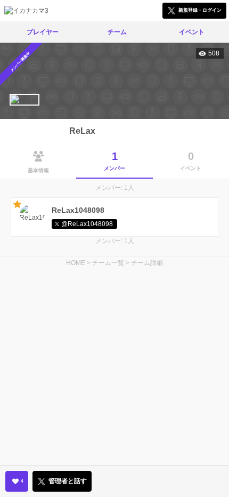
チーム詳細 (147, 263)
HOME (75, 263)
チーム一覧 (108, 263)
